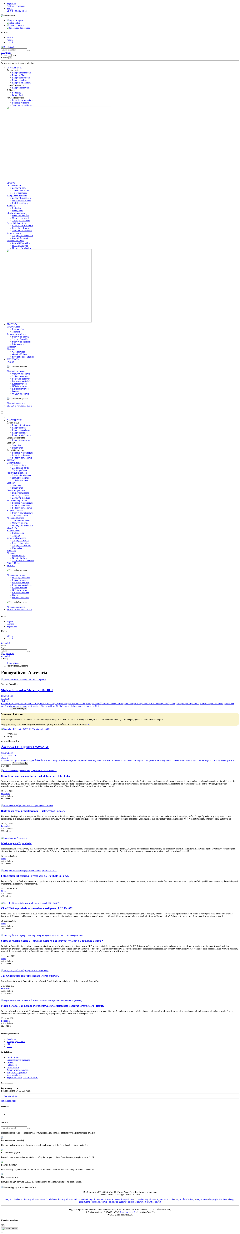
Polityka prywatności (16, 6)
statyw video (202, 1199)
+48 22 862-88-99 (9, 1096)
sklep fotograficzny (90, 1199)
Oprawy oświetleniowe (22, 248)
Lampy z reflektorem (21, 83)
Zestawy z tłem (19, 188)
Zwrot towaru (13, 1067)
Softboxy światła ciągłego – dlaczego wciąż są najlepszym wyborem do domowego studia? (52, 940)
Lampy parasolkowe (21, 78)
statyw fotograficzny (124, 1199)
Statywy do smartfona (21, 342)
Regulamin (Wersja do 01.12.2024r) (22, 1077)
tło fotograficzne (65, 1199)
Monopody (11, 347)
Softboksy (16, 93)
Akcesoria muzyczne (16, 403)
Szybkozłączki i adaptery (23, 357)
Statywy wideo (13, 327)
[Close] (2, 413)
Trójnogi (16, 332)
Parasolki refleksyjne (21, 103)
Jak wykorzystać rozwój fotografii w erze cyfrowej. (30, 975)
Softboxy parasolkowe (22, 105)
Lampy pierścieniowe (21, 73)
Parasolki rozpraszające (22, 100)
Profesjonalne (18, 329)
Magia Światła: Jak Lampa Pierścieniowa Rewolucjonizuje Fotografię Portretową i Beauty (52, 1005)
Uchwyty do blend (20, 218)
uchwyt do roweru (153, 1202)
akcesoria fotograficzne (145, 1199)
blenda (16, 1199)
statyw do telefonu (48, 1199)
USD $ (10, 42)
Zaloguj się (6, 643)
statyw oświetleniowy (185, 1199)
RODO (10, 8)
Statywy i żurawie (14, 233)
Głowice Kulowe (19, 354)
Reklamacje (12, 1065)
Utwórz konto (13, 1057)
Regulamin (11, 3)
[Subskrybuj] (28, 1128)
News (3, 858)
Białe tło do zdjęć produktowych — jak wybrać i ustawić (33, 810)
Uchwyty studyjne (20, 245)
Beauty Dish (17, 95)
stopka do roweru (136, 1202)
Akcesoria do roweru (16, 371)
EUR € (10, 37)
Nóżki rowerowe (19, 386)
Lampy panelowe (20, 80)
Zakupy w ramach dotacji (18, 1070)
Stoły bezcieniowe (20, 203)
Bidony (15, 391)
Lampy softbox (19, 75)
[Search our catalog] (28, 651)
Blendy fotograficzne (16, 213)
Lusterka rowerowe (20, 389)
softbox (77, 1199)
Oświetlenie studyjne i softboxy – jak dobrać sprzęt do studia (35, 775)
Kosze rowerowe (19, 384)
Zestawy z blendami (21, 220)
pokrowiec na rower (118, 1202)
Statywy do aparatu (20, 337)
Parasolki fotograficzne (17, 223)
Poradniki (5, 793)
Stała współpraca (14, 1075)
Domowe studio (14, 185)
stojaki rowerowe (100, 1202)
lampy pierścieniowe (218, 1199)
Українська (24, 28)
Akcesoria (11, 349)
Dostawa (10, 1062)
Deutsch (20, 25)
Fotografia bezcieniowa (17, 195)
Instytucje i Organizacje (17, 1072)
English (19, 20)
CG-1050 (5, 698)
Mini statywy (18, 344)
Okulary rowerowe (20, 394)
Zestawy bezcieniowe (21, 198)
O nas (9, 1046)
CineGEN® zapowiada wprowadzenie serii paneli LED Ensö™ (36, 908)
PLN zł (10, 40)
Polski (17, 23)
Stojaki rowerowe (20, 376)
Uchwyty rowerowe (21, 374)
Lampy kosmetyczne (21, 88)
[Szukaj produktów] (28, 50)
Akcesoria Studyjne (15, 240)
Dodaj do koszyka (19, 709)
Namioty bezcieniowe (21, 200)
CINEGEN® (7, 696)
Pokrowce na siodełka (22, 381)
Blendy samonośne (20, 215)
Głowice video (18, 352)
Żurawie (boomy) (20, 238)
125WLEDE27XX (9, 755)
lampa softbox (107, 1199)
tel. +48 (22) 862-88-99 (17, 11)
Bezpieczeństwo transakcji (18, 1060)
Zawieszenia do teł (20, 190)
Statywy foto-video (20, 339)
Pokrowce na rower (20, 379)
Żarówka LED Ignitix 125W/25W (25, 747)
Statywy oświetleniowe (22, 235)
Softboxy (11, 205)
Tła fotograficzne (19, 193)
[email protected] (127, 1212)
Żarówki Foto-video (21, 243)
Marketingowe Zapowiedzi (16, 843)
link (87, 724)
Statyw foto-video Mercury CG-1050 (27, 690)
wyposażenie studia (165, 1199)
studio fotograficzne (29, 1199)
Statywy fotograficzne (16, 334)
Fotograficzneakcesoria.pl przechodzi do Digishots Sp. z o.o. (35, 875)
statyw (8, 1199)
